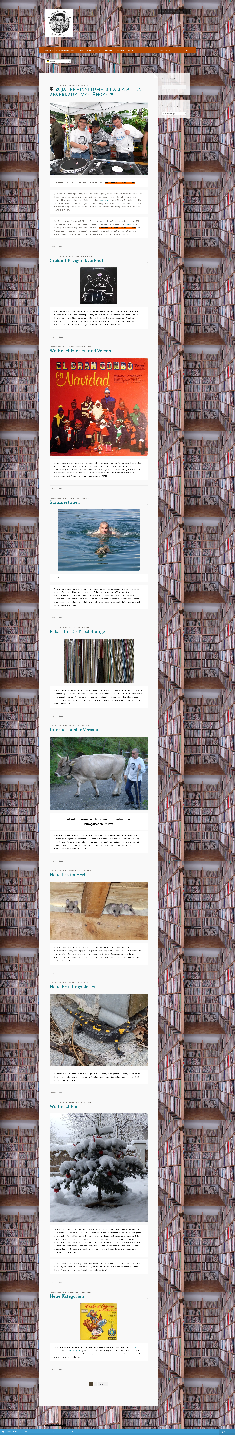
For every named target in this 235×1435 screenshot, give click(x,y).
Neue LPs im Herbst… (72, 874)
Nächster (103, 1384)
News (61, 246)
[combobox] (174, 113)
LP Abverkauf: (121, 311)
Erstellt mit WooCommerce (55, 1425)
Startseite (49, 50)
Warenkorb (109, 50)
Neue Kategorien (67, 1296)
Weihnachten (63, 1106)
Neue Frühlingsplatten (73, 986)
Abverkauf (88, 1432)
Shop (81, 50)
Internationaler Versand (75, 729)
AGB (129, 50)
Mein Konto (120, 50)
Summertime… (66, 502)
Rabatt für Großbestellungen (79, 631)
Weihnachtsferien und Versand (82, 350)
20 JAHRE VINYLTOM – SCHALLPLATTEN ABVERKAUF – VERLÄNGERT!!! (95, 92)
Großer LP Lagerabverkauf (76, 260)
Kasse (100, 50)
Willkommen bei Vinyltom (65, 50)
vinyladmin (84, 85)
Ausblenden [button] (228, 1432)
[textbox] (174, 114)
